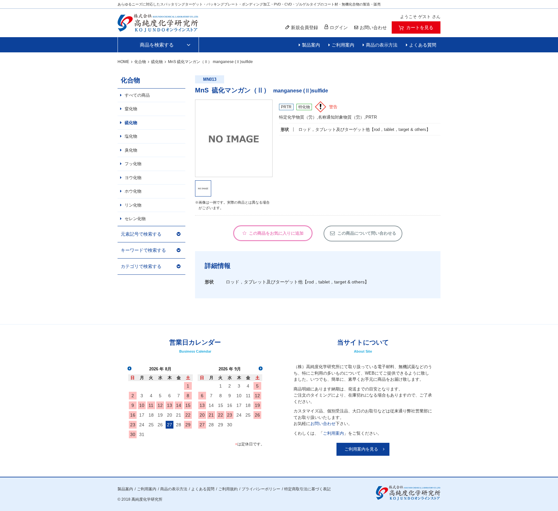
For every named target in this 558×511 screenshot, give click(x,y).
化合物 (140, 61)
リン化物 (133, 205)
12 (160, 405)
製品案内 (311, 45)
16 (132, 415)
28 (178, 424)
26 (160, 424)
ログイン (339, 27)
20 (169, 415)
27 (169, 424)
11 (151, 405)
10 (141, 405)
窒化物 (131, 108)
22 (188, 415)
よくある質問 (422, 45)
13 (169, 405)
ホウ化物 (133, 191)
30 (132, 434)
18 (151, 415)
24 (141, 424)
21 (178, 415)
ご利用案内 (343, 45)
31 (141, 434)
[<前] (129, 368)
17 (141, 415)
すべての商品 (137, 95)
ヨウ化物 (133, 177)
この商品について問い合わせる (366, 233)
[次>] (260, 368)
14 (178, 405)
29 (188, 424)
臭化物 (131, 150)
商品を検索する (157, 45)
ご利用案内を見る (361, 449)
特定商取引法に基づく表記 (307, 489)
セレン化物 (135, 218)
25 (151, 424)
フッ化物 (133, 163)
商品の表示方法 (382, 45)
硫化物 (157, 61)
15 (188, 405)
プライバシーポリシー (261, 489)
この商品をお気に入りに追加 (276, 233)
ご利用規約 (228, 489)
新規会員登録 (304, 27)
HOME (123, 61)
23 (132, 424)
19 (160, 415)
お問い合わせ (323, 423)
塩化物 (131, 136)
